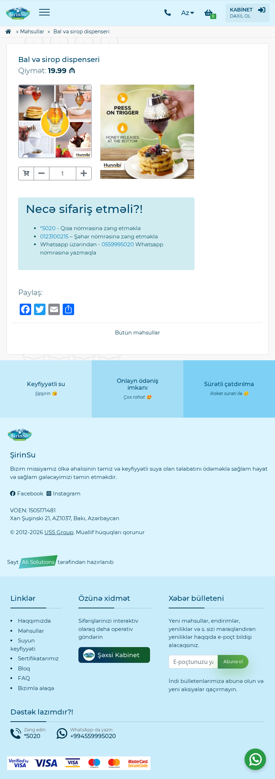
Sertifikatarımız (38, 658)
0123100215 (54, 236)
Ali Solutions (38, 562)
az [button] (185, 13)
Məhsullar (32, 31)
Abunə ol (233, 661)
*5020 (48, 228)
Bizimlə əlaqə (36, 688)
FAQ (24, 678)
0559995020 (118, 244)
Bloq (24, 668)
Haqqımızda (34, 620)
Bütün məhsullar (137, 332)
